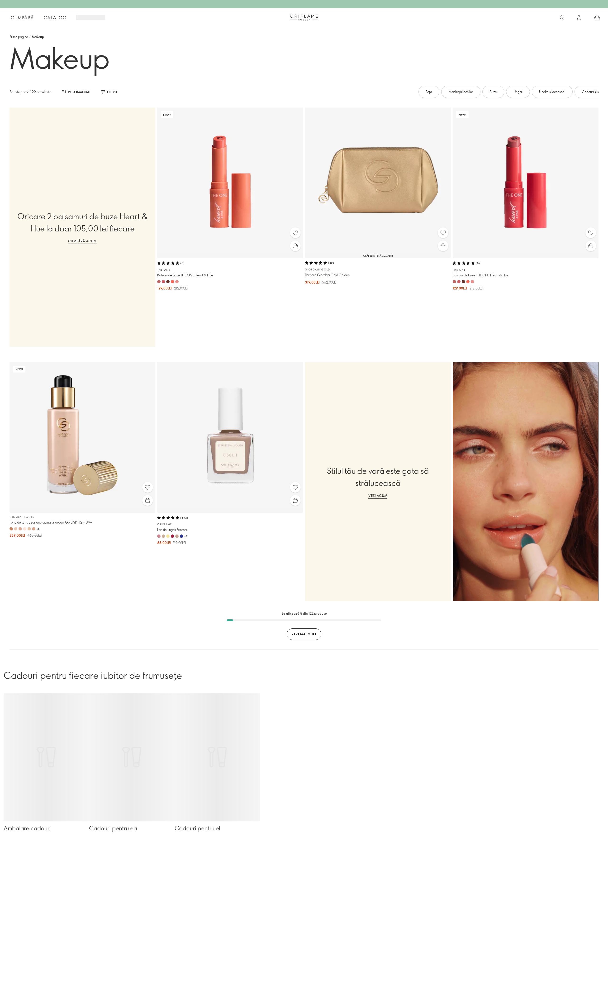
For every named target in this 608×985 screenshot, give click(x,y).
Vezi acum (377, 495)
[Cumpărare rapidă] (295, 245)
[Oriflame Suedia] (304, 17)
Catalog (55, 17)
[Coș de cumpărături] (597, 18)
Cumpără (22, 17)
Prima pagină (19, 36)
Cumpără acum (82, 241)
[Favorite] (295, 232)
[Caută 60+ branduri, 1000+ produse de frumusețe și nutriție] (561, 17)
